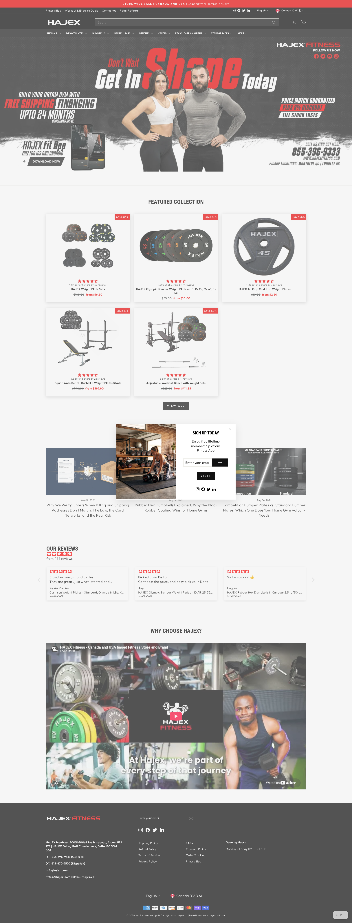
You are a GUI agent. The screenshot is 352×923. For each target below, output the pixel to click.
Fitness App (206, 450)
